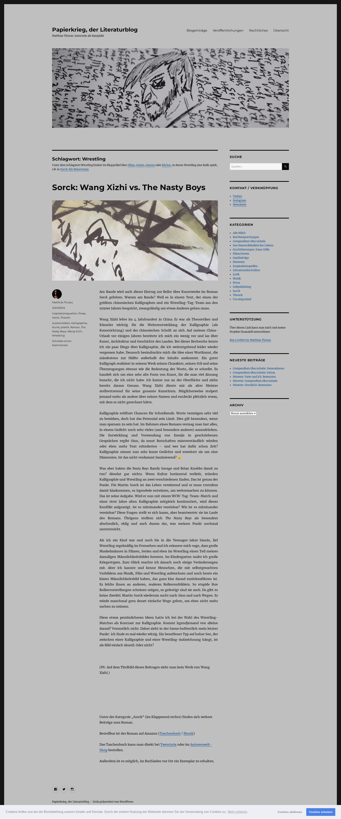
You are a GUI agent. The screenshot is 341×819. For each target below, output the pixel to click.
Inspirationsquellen (64, 313)
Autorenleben (61, 323)
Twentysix (168, 744)
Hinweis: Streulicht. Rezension (252, 385)
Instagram (239, 200)
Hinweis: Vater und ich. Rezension (254, 376)
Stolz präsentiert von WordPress (113, 801)
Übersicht (281, 30)
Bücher (166, 165)
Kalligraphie (79, 323)
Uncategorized (242, 299)
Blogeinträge (197, 30)
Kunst (56, 327)
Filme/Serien (241, 253)
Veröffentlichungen (228, 30)
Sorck (55, 317)
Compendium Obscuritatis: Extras (254, 372)
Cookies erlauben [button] (321, 811)
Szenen (150, 165)
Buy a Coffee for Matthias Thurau (250, 340)
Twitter (237, 196)
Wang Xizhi (74, 331)
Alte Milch (239, 233)
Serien (140, 165)
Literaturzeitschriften (246, 270)
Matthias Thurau (62, 302)
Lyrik (236, 274)
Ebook (188, 733)
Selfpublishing (242, 287)
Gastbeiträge (241, 258)
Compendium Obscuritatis (249, 241)
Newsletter (239, 204)
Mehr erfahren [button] (237, 811)
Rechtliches (258, 30)
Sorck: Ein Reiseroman (74, 169)
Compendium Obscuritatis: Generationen (258, 368)
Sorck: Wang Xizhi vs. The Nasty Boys (128, 187)
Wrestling (58, 335)
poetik (65, 327)
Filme (131, 165)
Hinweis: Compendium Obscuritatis (255, 381)
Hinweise (239, 262)
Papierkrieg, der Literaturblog (95, 29)
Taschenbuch (170, 733)
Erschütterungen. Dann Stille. (251, 249)
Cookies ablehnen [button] (290, 811)
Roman (75, 327)
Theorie (65, 317)
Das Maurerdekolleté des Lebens (253, 245)
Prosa (81, 313)
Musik (237, 278)
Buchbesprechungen (246, 237)
